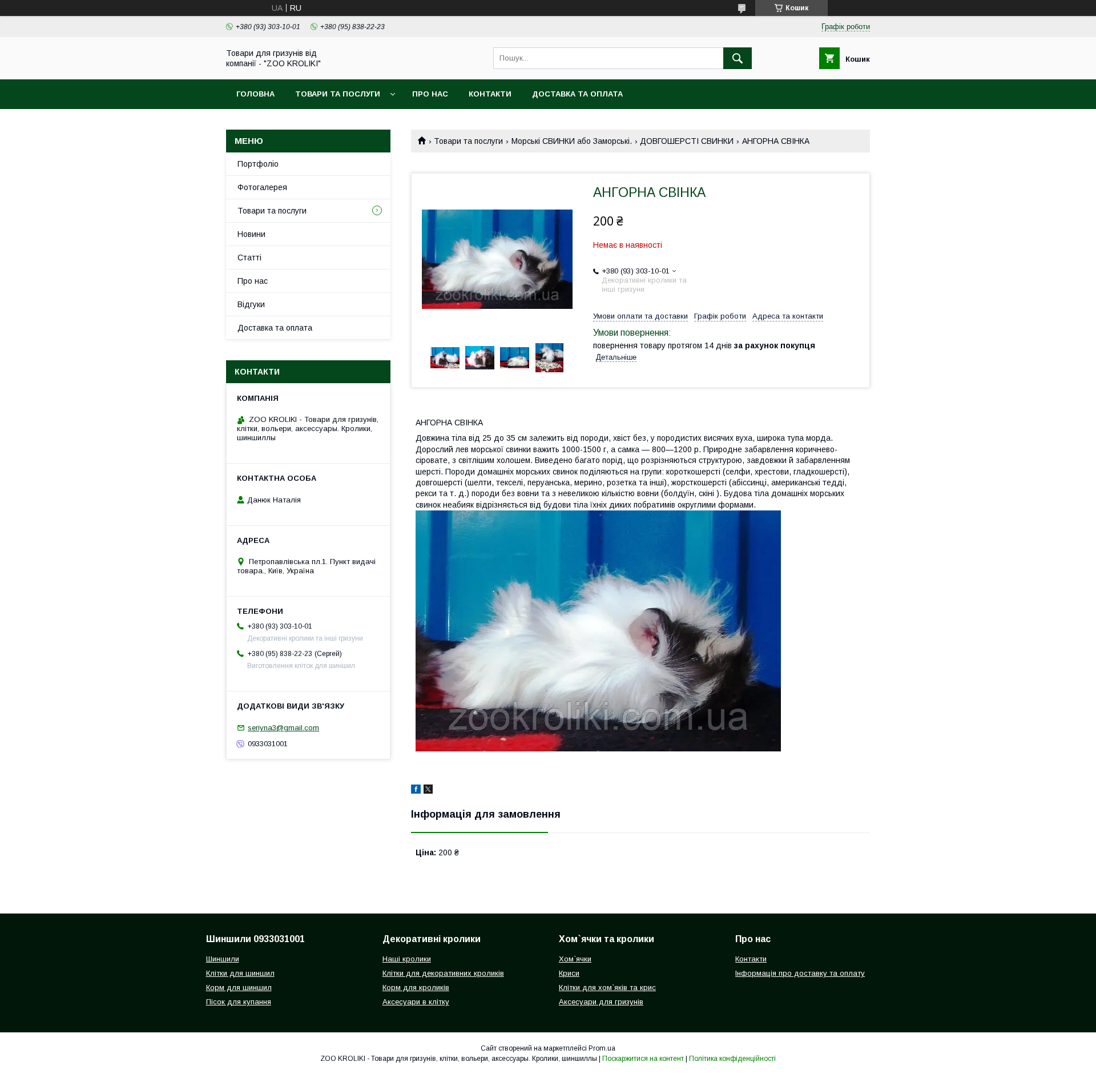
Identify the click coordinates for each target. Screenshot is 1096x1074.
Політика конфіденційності (732, 1059)
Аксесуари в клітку (415, 1001)
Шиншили (222, 959)
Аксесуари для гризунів (601, 1001)
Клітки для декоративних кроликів (443, 973)
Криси (569, 973)
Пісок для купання (238, 1001)
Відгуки (251, 304)
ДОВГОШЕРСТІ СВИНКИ (687, 141)
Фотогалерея (262, 187)
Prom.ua (602, 1048)
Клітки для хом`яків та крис (607, 987)
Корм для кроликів (415, 987)
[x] (428, 790)
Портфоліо (258, 163)
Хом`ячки (575, 959)
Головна (255, 94)
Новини (251, 234)
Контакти (490, 94)
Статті (249, 257)
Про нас (430, 94)
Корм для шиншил (239, 987)
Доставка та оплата (577, 94)
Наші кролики (406, 959)
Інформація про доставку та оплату (800, 973)
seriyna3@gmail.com (283, 727)
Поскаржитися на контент (643, 1059)
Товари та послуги (337, 94)
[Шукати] (737, 58)
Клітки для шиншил (240, 973)
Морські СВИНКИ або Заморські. (571, 141)
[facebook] (416, 790)
